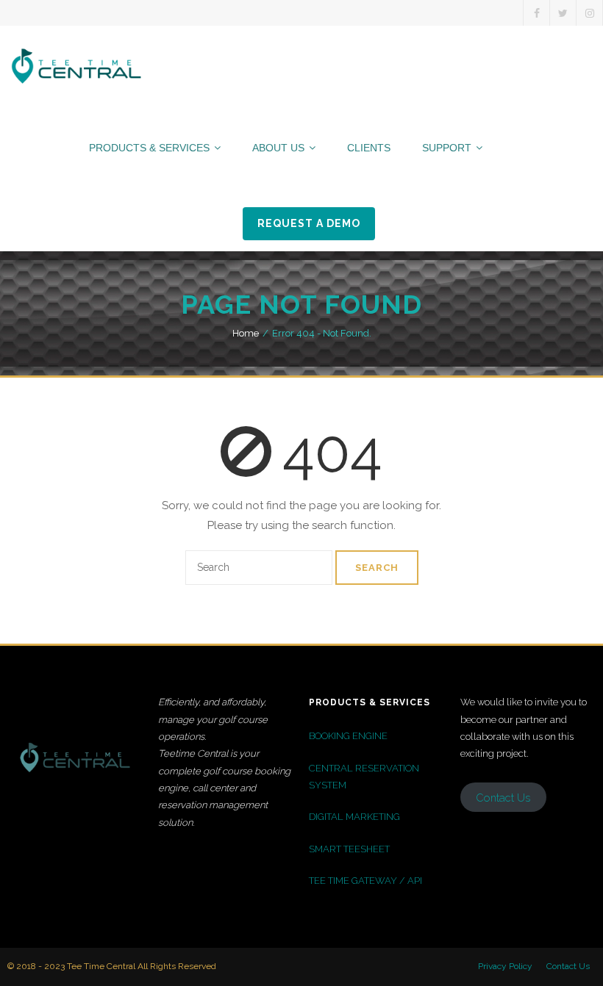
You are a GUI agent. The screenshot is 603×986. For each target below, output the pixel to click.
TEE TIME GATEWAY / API (365, 880)
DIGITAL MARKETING (354, 816)
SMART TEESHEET (349, 848)
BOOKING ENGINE (348, 735)
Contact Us (568, 966)
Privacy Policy (505, 966)
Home (245, 333)
